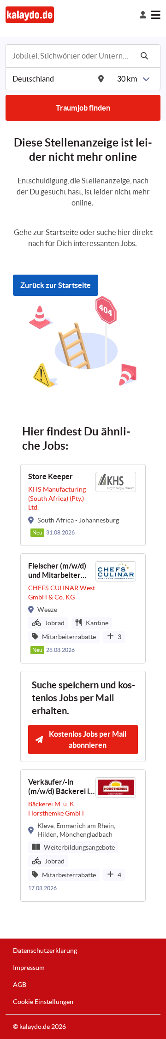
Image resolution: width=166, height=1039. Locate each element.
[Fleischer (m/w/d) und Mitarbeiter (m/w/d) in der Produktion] (83, 608)
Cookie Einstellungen (43, 1001)
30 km (127, 79)
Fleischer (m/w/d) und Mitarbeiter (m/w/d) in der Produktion (57, 571)
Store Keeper (50, 476)
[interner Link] (30, 14)
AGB (19, 984)
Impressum (29, 967)
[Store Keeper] (83, 504)
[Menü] (155, 14)
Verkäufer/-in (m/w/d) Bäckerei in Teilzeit (60, 787)
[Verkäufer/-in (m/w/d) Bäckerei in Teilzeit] (83, 835)
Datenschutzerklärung (45, 950)
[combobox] (72, 56)
